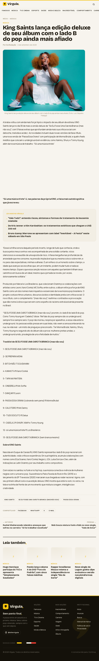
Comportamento (84, 10)
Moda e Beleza (54, 10)
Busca (79, 617)
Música (15, 10)
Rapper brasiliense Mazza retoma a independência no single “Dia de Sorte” (61, 572)
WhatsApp (35, 510)
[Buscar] (93, 4)
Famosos (6, 10)
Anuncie (80, 613)
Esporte (35, 10)
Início (5, 19)
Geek (58, 626)
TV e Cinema (25, 10)
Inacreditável (69, 10)
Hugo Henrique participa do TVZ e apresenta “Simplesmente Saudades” (12, 572)
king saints (9, 500)
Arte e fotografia (62, 630)
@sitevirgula (13, 632)
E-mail (51, 510)
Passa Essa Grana (71, 500)
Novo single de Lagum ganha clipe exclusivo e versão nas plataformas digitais (85, 572)
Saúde (43, 10)
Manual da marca (84, 621)
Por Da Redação (9, 45)
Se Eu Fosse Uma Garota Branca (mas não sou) (39, 500)
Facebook (22, 510)
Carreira (59, 617)
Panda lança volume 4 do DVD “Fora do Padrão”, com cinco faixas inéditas (37, 571)
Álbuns (58, 634)
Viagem (58, 621)
